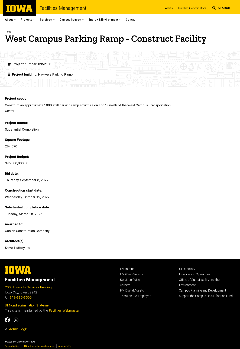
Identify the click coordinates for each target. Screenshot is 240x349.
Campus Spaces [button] (70, 19)
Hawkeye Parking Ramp (55, 74)
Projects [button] (26, 19)
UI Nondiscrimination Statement (28, 305)
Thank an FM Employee (135, 296)
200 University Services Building (28, 287)
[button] (221, 7)
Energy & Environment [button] (103, 19)
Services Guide (130, 280)
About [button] (9, 19)
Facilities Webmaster (64, 310)
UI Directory (187, 269)
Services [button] (46, 19)
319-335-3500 (20, 297)
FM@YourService (132, 274)
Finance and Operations (194, 274)
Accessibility (64, 346)
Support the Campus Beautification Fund (206, 296)
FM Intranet (128, 269)
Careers (125, 285)
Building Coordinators (192, 8)
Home (8, 31)
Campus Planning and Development (202, 290)
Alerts (169, 8)
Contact (131, 19)
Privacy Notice (12, 346)
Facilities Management (62, 8)
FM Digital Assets (132, 290)
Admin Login (18, 329)
